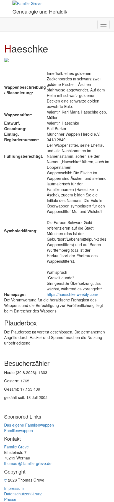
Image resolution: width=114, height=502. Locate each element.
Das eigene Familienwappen (29, 425)
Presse (10, 499)
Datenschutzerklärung (23, 493)
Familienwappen (18, 430)
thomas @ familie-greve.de (27, 463)
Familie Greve (16, 447)
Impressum (14, 488)
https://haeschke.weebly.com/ (72, 294)
